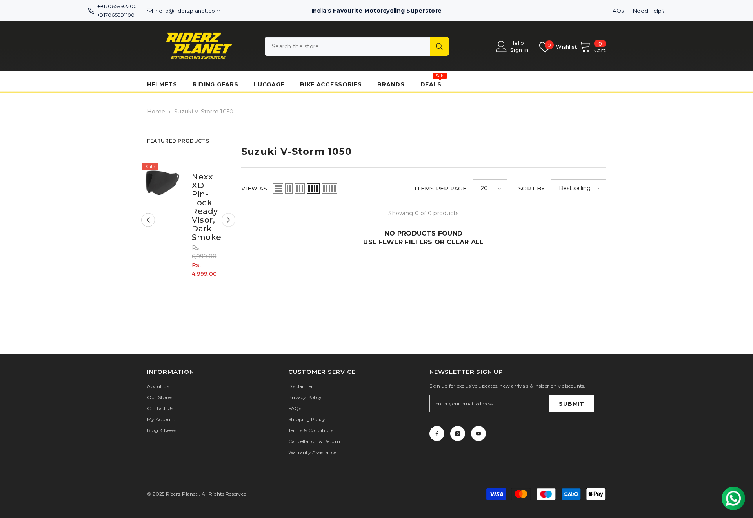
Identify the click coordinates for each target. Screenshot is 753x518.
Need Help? (649, 10)
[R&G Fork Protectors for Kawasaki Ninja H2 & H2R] (168, 182)
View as (254, 188)
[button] (148, 220)
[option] (190, 226)
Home (156, 111)
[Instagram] (457, 433)
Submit (571, 403)
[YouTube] (478, 433)
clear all (465, 242)
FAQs (616, 10)
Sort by (531, 188)
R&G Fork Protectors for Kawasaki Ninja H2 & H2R (209, 207)
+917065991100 (116, 15)
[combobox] (347, 46)
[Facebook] (436, 433)
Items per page (441, 188)
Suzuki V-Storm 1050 (203, 111)
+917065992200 (117, 6)
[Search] (357, 46)
